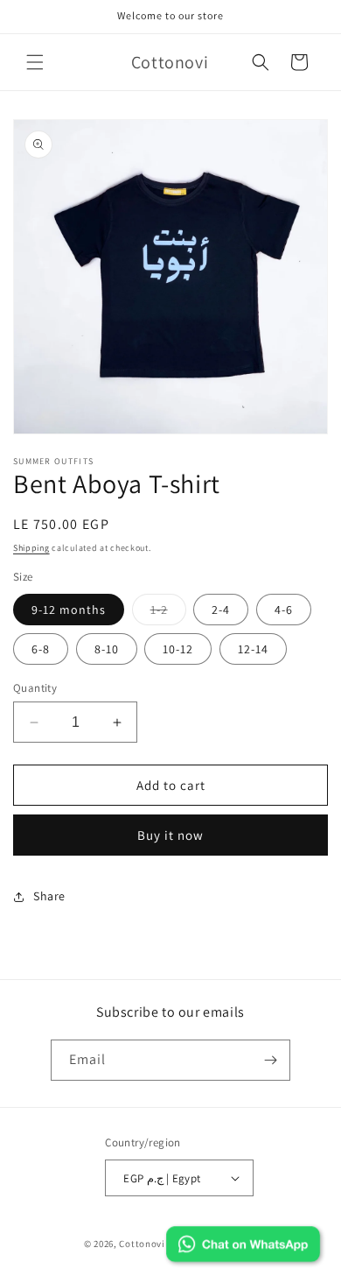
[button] (35, 62)
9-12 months (68, 609)
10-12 (178, 649)
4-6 (284, 609)
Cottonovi (141, 1243)
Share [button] (49, 896)
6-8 (40, 649)
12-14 (253, 649)
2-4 (221, 609)
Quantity (35, 687)
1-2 (168, 613)
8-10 (106, 649)
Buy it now (170, 835)
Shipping (31, 547)
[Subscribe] (270, 1060)
